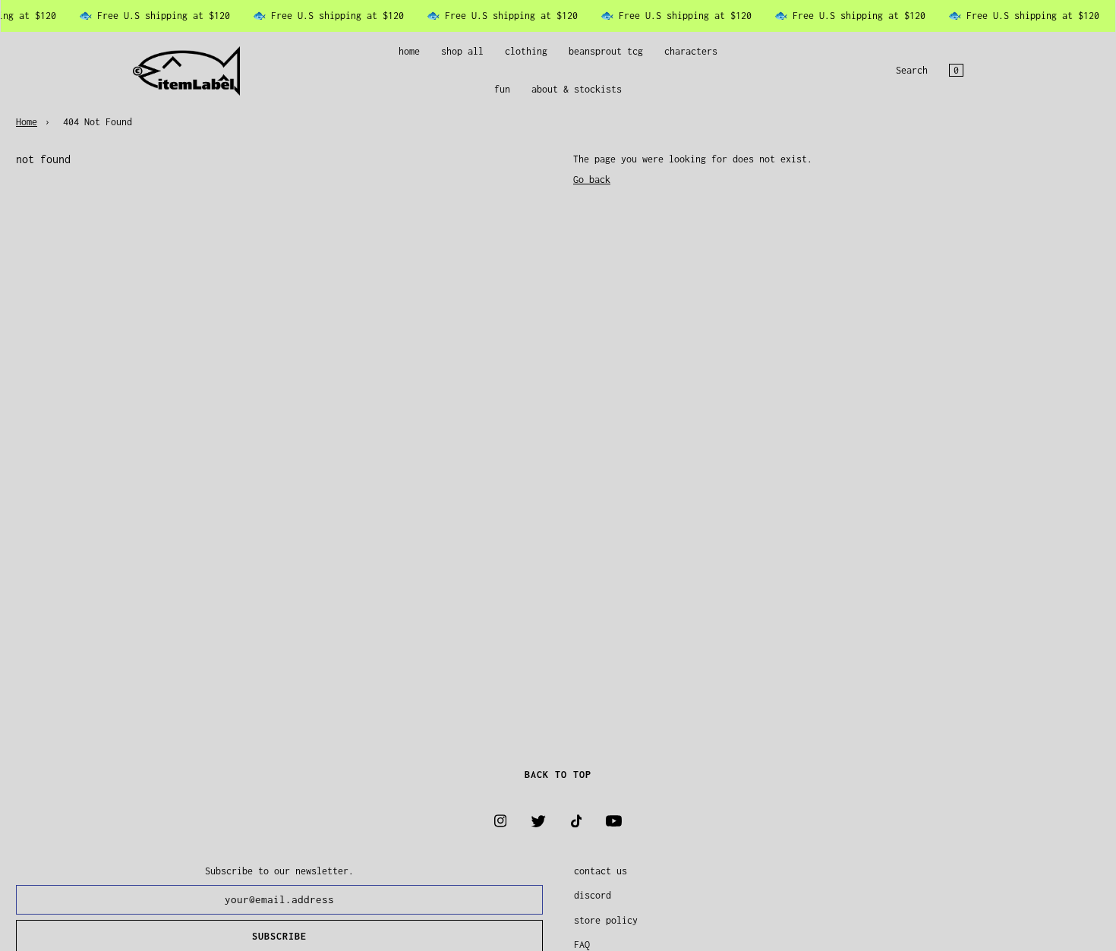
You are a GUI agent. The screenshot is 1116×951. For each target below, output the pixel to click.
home (409, 51)
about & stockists (576, 90)
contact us (600, 871)
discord (592, 895)
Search (912, 71)
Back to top (558, 774)
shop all (462, 51)
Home (26, 122)
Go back (591, 179)
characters (690, 51)
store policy (606, 920)
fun (502, 90)
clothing (526, 51)
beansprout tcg (606, 51)
